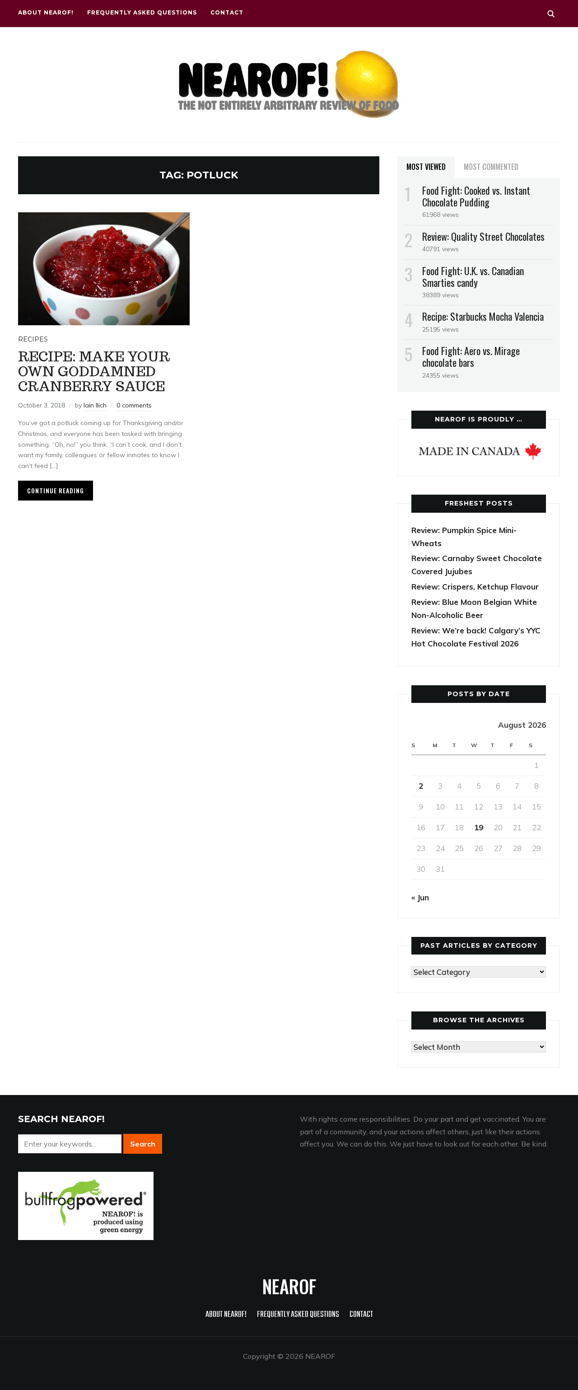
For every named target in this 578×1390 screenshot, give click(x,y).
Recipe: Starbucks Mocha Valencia (483, 316)
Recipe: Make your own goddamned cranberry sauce (94, 371)
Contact (226, 12)
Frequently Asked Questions (142, 12)
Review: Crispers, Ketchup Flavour (475, 586)
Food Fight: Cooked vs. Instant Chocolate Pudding (476, 196)
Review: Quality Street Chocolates (483, 236)
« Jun (420, 897)
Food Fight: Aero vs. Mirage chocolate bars (471, 356)
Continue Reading (55, 490)
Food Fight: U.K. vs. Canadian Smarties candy (473, 276)
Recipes (33, 339)
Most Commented (491, 166)
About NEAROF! (46, 12)
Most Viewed (426, 166)
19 (478, 827)
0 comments (134, 405)
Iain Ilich (95, 405)
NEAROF (289, 1286)
